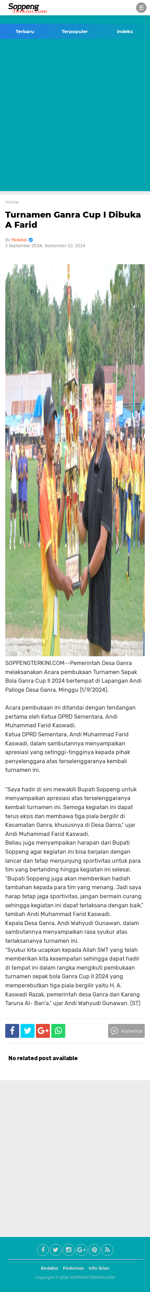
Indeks (125, 31)
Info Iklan (99, 1268)
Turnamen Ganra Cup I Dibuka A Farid (73, 220)
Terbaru (25, 31)
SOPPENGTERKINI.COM (92, 1277)
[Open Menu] (141, 7)
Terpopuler (75, 31)
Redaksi (49, 1268)
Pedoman (73, 1268)
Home (11, 202)
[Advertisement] (75, 116)
